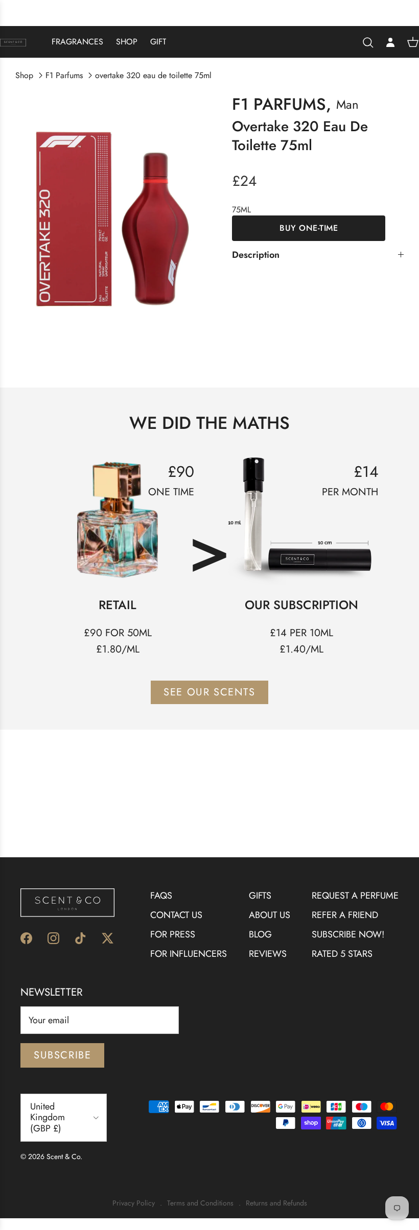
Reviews (268, 953)
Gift (158, 41)
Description (256, 254)
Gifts (260, 895)
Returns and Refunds (276, 1203)
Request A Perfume (355, 895)
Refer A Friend (345, 915)
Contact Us (176, 915)
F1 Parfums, (281, 104)
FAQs (161, 895)
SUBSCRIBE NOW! (348, 934)
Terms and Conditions (200, 1203)
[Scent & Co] (13, 41)
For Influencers (188, 953)
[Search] (368, 42)
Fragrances (77, 41)
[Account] (390, 42)
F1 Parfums (64, 75)
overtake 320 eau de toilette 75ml (153, 75)
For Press (172, 934)
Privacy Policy (133, 1203)
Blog (260, 934)
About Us (269, 915)
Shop (126, 41)
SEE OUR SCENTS (209, 692)
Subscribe (62, 1055)
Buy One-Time (309, 228)
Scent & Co (63, 1156)
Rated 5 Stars (342, 953)
